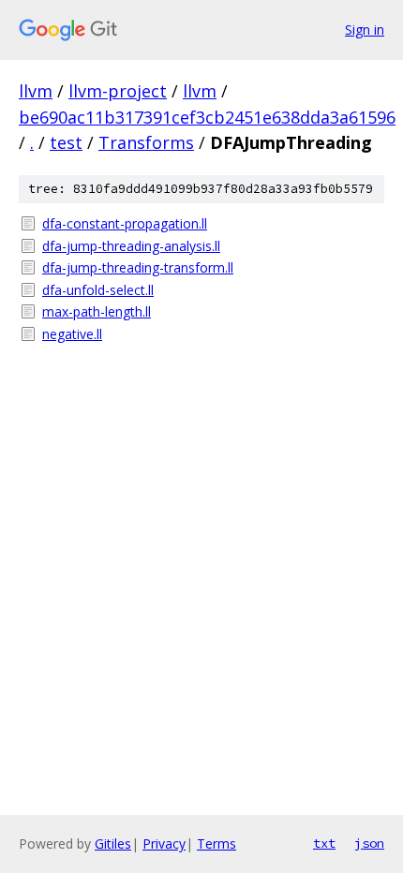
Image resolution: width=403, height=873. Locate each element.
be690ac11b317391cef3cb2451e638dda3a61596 (207, 117)
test (66, 142)
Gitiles (113, 843)
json (369, 843)
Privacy (164, 843)
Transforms (146, 142)
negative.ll (72, 334)
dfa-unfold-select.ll (98, 290)
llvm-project (117, 91)
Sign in (364, 29)
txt (324, 843)
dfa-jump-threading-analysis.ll (131, 246)
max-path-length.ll (96, 311)
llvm (35, 91)
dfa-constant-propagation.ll (124, 223)
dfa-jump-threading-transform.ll (137, 267)
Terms (216, 843)
